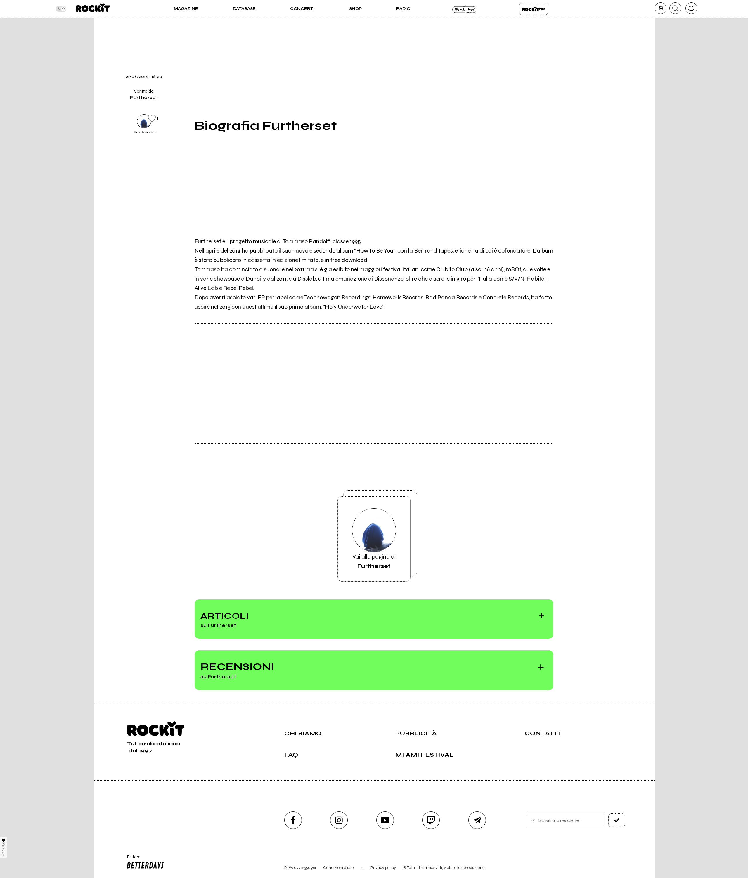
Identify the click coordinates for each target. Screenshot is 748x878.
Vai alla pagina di (374, 561)
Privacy (3, 849)
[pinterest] (568, 120)
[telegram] (477, 820)
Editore (131, 859)
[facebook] (568, 81)
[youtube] (385, 820)
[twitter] (568, 61)
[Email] (568, 21)
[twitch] (431, 820)
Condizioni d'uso (338, 867)
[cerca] (675, 8)
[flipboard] (568, 41)
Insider (464, 9)
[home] (93, 9)
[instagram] (339, 820)
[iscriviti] (616, 820)
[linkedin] (568, 101)
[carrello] (660, 8)
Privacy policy (383, 867)
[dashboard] (691, 8)
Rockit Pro (533, 9)
